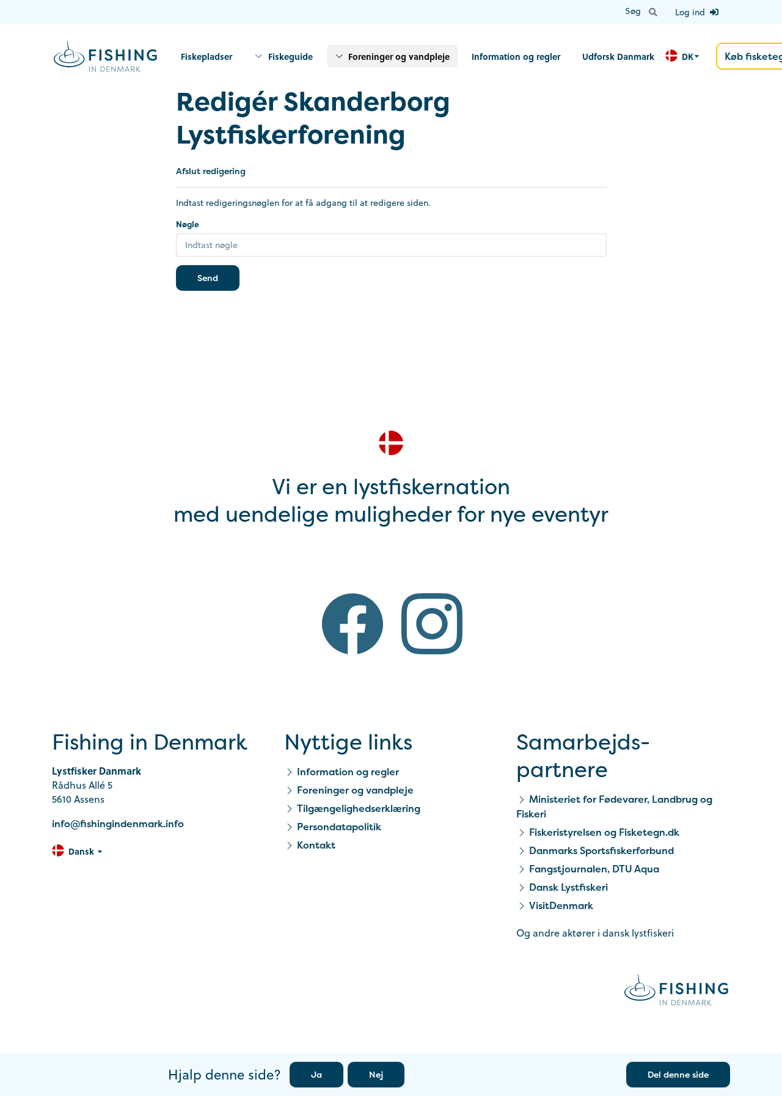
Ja (316, 1074)
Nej (376, 1074)
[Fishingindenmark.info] (676, 991)
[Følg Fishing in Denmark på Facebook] (352, 626)
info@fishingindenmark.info (118, 823)
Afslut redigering (211, 171)
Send (207, 277)
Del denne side (678, 1074)
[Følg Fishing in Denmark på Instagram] (432, 626)
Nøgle (187, 224)
